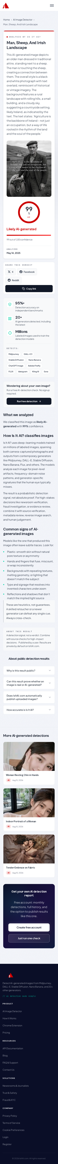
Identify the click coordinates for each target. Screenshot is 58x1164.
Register (7, 1144)
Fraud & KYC (9, 1099)
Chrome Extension (12, 1025)
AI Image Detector (22, 19)
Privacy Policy (10, 1115)
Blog (5, 1055)
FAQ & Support (10, 1062)
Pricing (6, 1032)
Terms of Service (11, 1122)
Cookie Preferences (13, 1129)
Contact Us (8, 1069)
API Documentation (13, 1048)
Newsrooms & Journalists (16, 1085)
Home (6, 19)
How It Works (9, 1018)
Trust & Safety (10, 1092)
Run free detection (27, 401)
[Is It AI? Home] (6, 5)
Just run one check (29, 938)
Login (5, 1137)
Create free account (29, 927)
